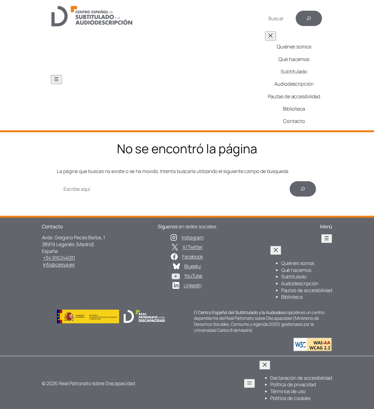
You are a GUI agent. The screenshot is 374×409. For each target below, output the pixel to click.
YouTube (193, 275)
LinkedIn (193, 285)
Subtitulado (294, 71)
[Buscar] (309, 18)
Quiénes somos (294, 46)
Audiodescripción (293, 83)
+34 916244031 (59, 257)
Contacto (294, 121)
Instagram (192, 237)
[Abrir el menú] (56, 79)
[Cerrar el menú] (270, 36)
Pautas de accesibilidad (294, 96)
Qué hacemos (293, 59)
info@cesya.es (59, 264)
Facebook (192, 256)
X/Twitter (193, 247)
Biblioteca (294, 108)
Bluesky (192, 266)
